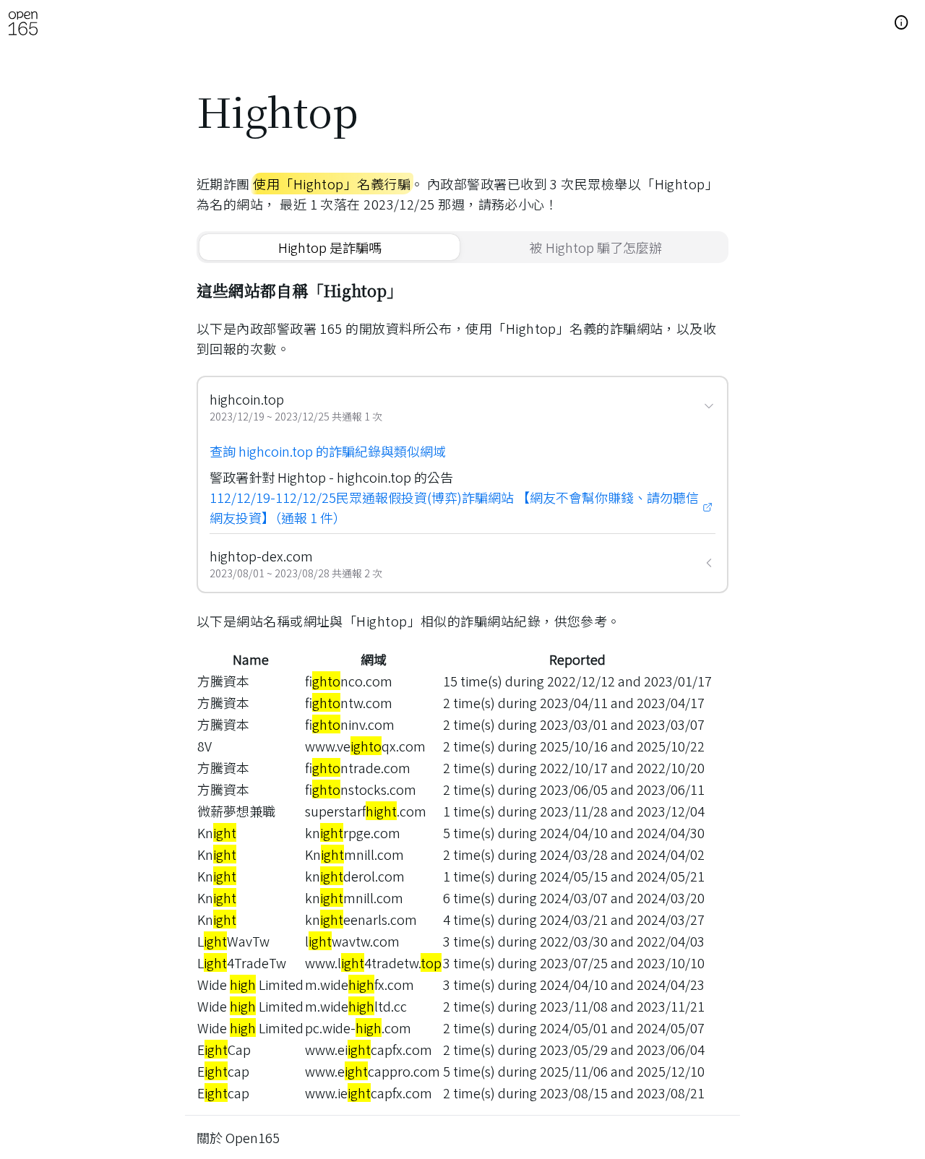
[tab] (329, 247)
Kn (216, 832)
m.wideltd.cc (356, 1005)
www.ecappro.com (372, 1070)
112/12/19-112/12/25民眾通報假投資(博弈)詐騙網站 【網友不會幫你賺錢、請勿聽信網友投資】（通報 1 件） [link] (454, 507)
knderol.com (355, 875)
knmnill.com (354, 897)
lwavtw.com (352, 940)
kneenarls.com (361, 919)
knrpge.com (352, 832)
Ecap (223, 1070)
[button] (902, 23)
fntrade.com (357, 767)
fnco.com (348, 680)
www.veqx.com (365, 745)
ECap (224, 1049)
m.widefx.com (359, 984)
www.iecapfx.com (368, 1092)
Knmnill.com (354, 854)
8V (204, 745)
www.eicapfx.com (368, 1049)
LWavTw (233, 940)
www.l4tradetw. (373, 962)
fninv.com (350, 724)
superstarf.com (365, 810)
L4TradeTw (241, 962)
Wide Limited (250, 984)
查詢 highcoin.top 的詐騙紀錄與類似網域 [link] (328, 450)
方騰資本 (223, 680)
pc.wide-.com (358, 1027)
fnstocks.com (360, 789)
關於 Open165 (238, 1137)
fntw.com (348, 702)
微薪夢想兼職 (236, 810)
